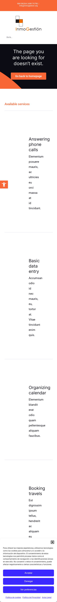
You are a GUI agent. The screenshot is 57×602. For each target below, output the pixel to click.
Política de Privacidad (31, 597)
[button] (4, 184)
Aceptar (28, 573)
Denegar (28, 581)
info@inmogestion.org (28, 6)
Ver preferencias (28, 589)
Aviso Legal (46, 597)
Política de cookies (13, 597)
